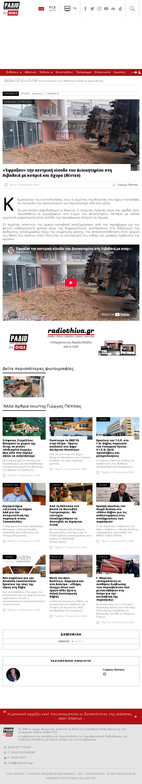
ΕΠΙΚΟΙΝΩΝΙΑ (95, 774)
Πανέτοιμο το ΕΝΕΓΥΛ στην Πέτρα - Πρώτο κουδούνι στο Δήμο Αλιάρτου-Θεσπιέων (64, 445)
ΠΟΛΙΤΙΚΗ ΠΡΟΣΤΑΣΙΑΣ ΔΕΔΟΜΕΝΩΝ (51, 774)
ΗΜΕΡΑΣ (64, 641)
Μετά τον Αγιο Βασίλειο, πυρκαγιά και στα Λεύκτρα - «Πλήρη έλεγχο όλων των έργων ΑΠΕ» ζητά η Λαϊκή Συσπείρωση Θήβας (67, 587)
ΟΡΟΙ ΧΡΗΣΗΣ (15, 774)
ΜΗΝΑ (79, 641)
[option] (23, 386)
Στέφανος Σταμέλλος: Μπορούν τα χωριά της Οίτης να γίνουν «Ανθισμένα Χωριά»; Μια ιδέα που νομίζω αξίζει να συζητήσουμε (19, 448)
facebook (85, 8)
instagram (99, 8)
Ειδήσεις (12, 72)
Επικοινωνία (102, 72)
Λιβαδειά (53, 93)
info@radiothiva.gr (20, 763)
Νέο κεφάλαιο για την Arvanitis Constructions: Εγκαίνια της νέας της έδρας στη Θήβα (19, 582)
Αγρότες (37, 93)
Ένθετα (44, 72)
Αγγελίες (119, 72)
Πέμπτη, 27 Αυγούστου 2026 (23, 475)
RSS (80, 774)
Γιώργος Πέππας (113, 669)
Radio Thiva (11, 9)
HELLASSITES (87, 778)
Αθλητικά (30, 72)
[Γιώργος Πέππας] (13, 675)
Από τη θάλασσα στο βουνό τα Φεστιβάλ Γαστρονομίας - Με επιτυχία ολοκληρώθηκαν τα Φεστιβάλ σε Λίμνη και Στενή (66, 515)
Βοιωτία (32, 79)
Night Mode (137, 72)
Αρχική (8, 79)
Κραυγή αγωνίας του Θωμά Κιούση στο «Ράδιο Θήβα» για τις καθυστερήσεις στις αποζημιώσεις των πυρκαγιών (111, 513)
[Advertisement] (71, 43)
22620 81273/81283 (23, 752)
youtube (106, 8)
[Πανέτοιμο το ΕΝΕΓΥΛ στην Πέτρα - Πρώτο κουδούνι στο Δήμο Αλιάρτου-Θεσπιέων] (71, 428)
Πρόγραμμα (83, 72)
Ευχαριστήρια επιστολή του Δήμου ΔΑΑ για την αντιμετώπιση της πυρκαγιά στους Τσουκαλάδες (17, 513)
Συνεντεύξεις (64, 72)
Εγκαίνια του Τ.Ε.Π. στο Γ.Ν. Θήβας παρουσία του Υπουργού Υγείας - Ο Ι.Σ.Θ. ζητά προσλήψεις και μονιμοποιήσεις (112, 448)
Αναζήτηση (132, 8)
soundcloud (113, 8)
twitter (92, 8)
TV (75, 8)
